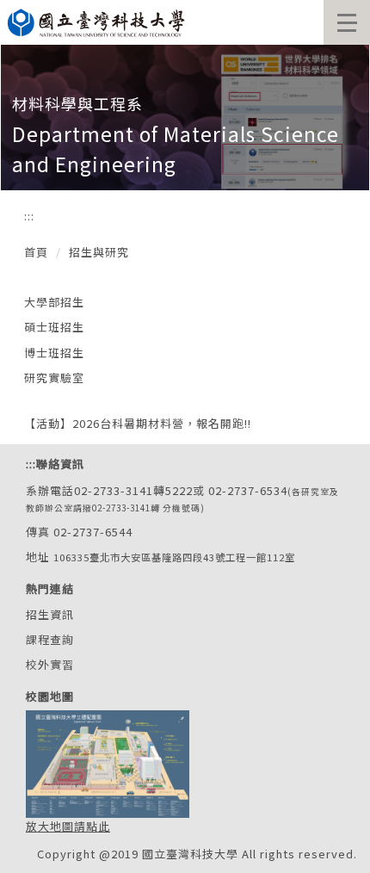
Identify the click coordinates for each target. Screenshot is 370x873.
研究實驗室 (54, 377)
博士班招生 (54, 352)
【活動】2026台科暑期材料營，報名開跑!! (137, 423)
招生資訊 (50, 614)
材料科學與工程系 (77, 103)
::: (29, 215)
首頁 (36, 252)
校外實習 (50, 664)
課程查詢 (50, 639)
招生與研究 (99, 252)
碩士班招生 (54, 327)
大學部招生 (54, 302)
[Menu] (347, 22)
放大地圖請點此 (68, 826)
